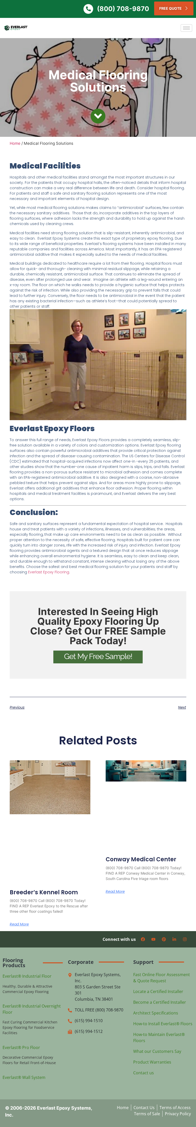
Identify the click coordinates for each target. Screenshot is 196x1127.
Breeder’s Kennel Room (44, 892)
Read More (19, 924)
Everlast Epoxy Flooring (48, 572)
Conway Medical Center (141, 859)
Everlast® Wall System (24, 1077)
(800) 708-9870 (123, 9)
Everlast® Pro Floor (21, 1047)
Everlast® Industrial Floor (27, 976)
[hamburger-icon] (186, 28)
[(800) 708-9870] (88, 9)
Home (15, 143)
